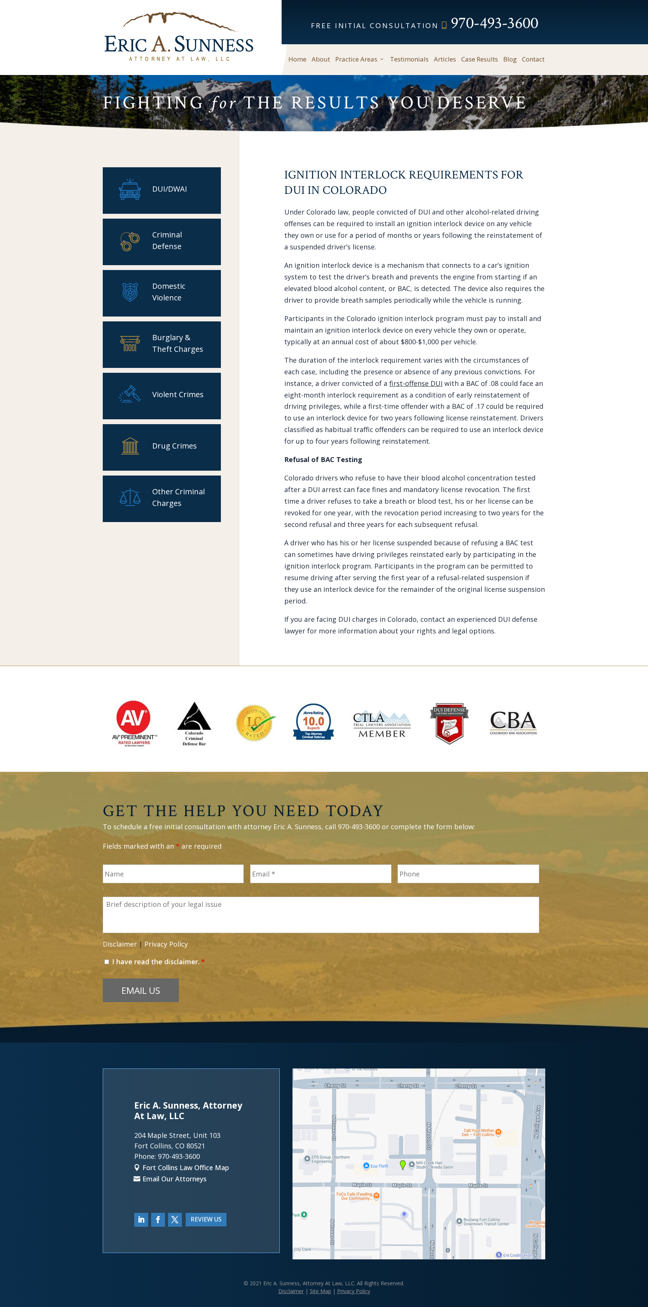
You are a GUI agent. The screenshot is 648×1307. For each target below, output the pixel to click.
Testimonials (409, 59)
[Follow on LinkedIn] (141, 1220)
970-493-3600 (494, 23)
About (321, 59)
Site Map (320, 1291)
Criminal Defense (167, 240)
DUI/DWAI (169, 189)
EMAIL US (141, 990)
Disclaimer (120, 943)
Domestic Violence (168, 292)
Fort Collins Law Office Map (185, 1167)
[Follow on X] (175, 1220)
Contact (533, 59)
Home (297, 59)
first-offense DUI (415, 383)
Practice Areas (356, 59)
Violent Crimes (178, 394)
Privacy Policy (166, 943)
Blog (510, 59)
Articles (445, 59)
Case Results (479, 59)
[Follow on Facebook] (158, 1220)
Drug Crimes (174, 446)
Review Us (206, 1219)
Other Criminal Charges (178, 497)
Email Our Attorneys (174, 1178)
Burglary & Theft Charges (177, 343)
